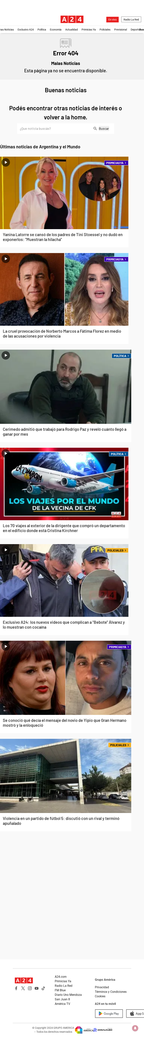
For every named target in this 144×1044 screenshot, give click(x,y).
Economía (56, 29)
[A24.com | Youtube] (36, 988)
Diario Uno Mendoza (68, 995)
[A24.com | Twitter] (23, 988)
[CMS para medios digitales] (103, 1030)
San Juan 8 (62, 999)
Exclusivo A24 (26, 29)
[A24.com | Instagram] (30, 988)
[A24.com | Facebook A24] (16, 988)
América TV (62, 1004)
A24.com (61, 976)
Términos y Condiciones (111, 992)
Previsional (120, 29)
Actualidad (71, 29)
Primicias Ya (89, 29)
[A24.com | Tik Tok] (43, 988)
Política (42, 29)
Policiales (105, 29)
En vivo (112, 19)
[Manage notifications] (135, 1028)
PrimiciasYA (115, 163)
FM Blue (60, 990)
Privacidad (102, 987)
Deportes (136, 29)
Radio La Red (131, 19)
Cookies (100, 996)
